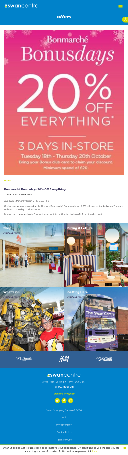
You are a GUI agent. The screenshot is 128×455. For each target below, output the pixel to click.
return (8, 180)
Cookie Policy (64, 432)
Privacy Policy (64, 425)
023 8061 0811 (66, 387)
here (94, 451)
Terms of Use (64, 440)
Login (64, 417)
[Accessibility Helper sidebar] (125, 19)
